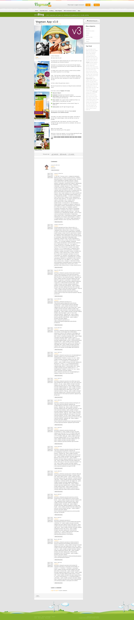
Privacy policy (47, 618)
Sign (71, 137)
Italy (86, 84)
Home (36, 10)
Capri (97, 58)
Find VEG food (43, 10)
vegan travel (92, 65)
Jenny (53, 24)
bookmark (67, 137)
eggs (92, 81)
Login (88, 5)
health (87, 109)
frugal (87, 87)
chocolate (91, 62)
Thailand (87, 55)
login (76, 137)
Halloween (88, 102)
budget (91, 49)
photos (62, 137)
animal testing (95, 66)
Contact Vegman (37, 616)
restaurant (94, 89)
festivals (92, 56)
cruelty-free (88, 99)
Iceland (89, 69)
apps (91, 102)
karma (55, 137)
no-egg (94, 69)
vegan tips (95, 59)
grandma (91, 59)
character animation (93, 95)
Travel (87, 41)
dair (89, 109)
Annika (87, 98)
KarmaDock (88, 68)
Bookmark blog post (92, 21)
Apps (79, 10)
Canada (95, 96)
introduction (94, 64)
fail (86, 93)
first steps (87, 59)
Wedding (93, 53)
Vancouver (88, 66)
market (93, 102)
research (87, 53)
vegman (87, 77)
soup (89, 49)
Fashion (87, 33)
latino (95, 87)
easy (87, 100)
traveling (88, 86)
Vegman (43, 4)
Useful (55, 154)
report (58, 137)
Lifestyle (88, 39)
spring (97, 99)
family (89, 52)
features (94, 99)
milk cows (95, 106)
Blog (51, 10)
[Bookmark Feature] (42, 135)
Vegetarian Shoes (92, 75)
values (90, 89)
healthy (87, 71)
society (97, 90)
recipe (87, 105)
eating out (95, 103)
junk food (89, 100)
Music (91, 99)
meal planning (94, 98)
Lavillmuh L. (56, 271)
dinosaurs (88, 65)
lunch (94, 55)
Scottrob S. (56, 175)
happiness (88, 72)
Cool (72, 154)
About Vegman (41, 618)
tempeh (96, 50)
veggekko (53, 166)
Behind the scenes (46, 24)
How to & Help (89, 37)
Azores (90, 92)
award (91, 50)
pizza (94, 50)
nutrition (89, 103)
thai (90, 81)
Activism (88, 29)
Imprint (35, 618)
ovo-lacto (90, 71)
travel (94, 78)
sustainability (88, 56)
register (56, 590)
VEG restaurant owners (70, 10)
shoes (87, 52)
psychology (91, 106)
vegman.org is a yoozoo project (93, 616)
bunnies (96, 80)
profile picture (94, 100)
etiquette (96, 102)
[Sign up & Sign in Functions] (42, 105)
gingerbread (88, 60)
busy (87, 49)
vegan (87, 62)
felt (93, 77)
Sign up (97, 5)
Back (38, 596)
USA (93, 86)
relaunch (94, 108)
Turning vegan (95, 74)
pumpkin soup (90, 87)
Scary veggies (90, 84)
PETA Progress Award (94, 83)
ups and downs (93, 68)
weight (90, 98)
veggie (87, 50)
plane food (92, 60)
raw (91, 103)
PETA (95, 56)
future (93, 72)
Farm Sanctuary (91, 96)
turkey (94, 71)
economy (91, 55)
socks (87, 96)
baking (95, 81)
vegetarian (89, 79)
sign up (95, 86)
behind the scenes (89, 58)
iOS (73, 137)
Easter (97, 75)
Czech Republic (91, 105)
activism (90, 77)
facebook (87, 92)
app (52, 138)
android (79, 137)
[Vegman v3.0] (42, 74)
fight (91, 86)
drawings (87, 80)
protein (94, 90)
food (95, 72)
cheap (91, 66)
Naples (91, 90)
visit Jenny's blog (58, 24)
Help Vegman (58, 10)
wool (93, 80)
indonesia (91, 108)
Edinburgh (88, 83)
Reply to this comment (55, 170)
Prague (91, 80)
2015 (92, 69)
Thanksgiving (93, 52)
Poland (90, 64)
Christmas (88, 90)
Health (87, 35)
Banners (53, 616)
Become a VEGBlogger (46, 616)
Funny (64, 154)
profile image (95, 84)
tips (90, 72)
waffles (87, 75)
